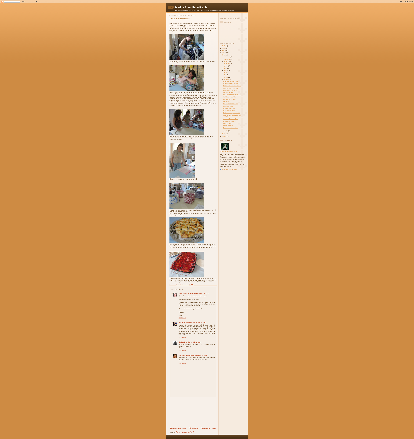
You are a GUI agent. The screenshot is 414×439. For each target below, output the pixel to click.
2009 (223, 136)
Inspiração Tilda (228, 125)
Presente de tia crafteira (230, 128)
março (226, 77)
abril (225, 75)
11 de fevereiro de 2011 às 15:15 (198, 293)
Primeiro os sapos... (229, 121)
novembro (227, 59)
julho (225, 68)
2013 (223, 50)
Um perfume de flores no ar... (232, 94)
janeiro (226, 131)
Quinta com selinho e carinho (232, 85)
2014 (223, 48)
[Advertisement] (183, 412)
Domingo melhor (228, 106)
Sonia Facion (183, 293)
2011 (223, 55)
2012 (223, 52)
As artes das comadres (230, 119)
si (179, 342)
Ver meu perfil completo (229, 169)
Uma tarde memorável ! (230, 103)
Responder (182, 318)
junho (225, 70)
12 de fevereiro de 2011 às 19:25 (196, 355)
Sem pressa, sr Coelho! (230, 83)
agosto (226, 66)
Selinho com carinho (229, 97)
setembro (227, 63)
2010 (223, 134)
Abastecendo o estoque (230, 88)
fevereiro (227, 79)
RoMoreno (182, 355)
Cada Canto (227, 123)
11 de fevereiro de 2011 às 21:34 (195, 322)
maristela (182, 322)
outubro (226, 61)
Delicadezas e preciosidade (231, 113)
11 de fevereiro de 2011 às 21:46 (190, 342)
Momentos (226, 101)
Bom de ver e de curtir (230, 90)
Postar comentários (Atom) (185, 432)
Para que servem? (229, 110)
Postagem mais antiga (208, 428)
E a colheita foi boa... (229, 99)
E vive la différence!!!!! (230, 108)
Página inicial (193, 428)
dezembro (227, 57)
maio (225, 72)
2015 (223, 46)
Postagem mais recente (178, 428)
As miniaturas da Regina (230, 81)
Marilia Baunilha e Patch (191, 7)
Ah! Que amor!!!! (228, 92)
